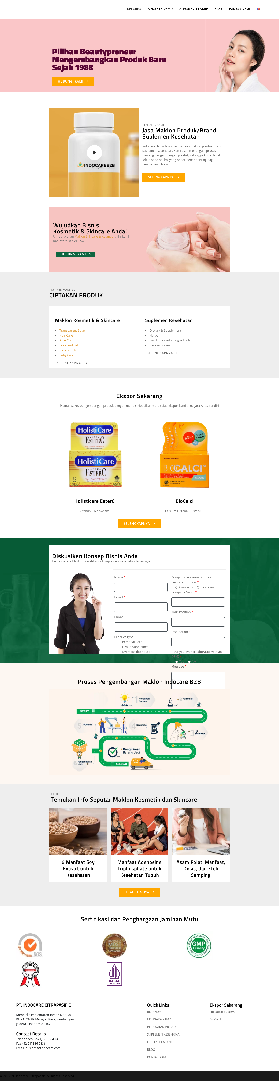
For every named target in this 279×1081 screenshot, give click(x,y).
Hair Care (66, 335)
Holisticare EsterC (94, 501)
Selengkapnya (70, 363)
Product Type (125, 637)
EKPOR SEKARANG (160, 1042)
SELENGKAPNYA (161, 177)
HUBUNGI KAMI (70, 81)
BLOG (151, 1049)
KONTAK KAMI (157, 1057)
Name (119, 577)
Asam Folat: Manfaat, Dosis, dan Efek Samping (201, 868)
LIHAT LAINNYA (136, 892)
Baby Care (66, 355)
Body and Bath (69, 345)
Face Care (66, 340)
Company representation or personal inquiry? (191, 579)
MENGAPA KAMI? (159, 1019)
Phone (120, 617)
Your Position (182, 612)
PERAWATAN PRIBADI (162, 1027)
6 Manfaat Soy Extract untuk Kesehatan (78, 868)
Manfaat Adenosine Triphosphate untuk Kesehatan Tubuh (139, 868)
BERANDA (154, 1012)
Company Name (184, 592)
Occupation (180, 632)
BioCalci (185, 501)
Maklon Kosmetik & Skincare (87, 320)
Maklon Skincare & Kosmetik (95, 236)
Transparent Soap (72, 330)
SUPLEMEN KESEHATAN (163, 1034)
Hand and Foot (70, 350)
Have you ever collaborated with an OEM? (196, 654)
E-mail (119, 597)
